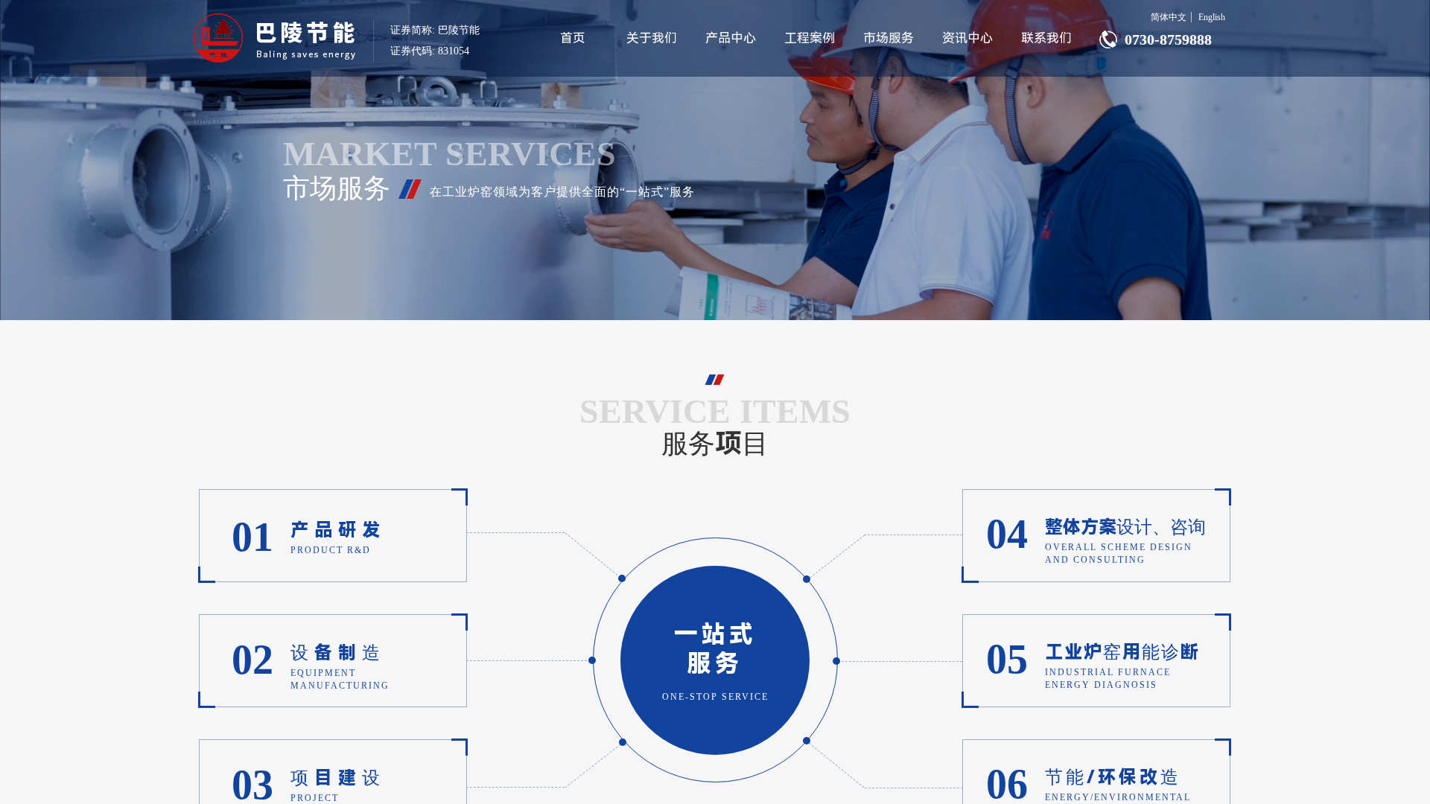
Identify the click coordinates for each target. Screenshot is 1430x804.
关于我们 (651, 38)
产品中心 (730, 38)
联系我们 (1046, 38)
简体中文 (1168, 17)
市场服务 (888, 38)
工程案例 (809, 38)
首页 (572, 38)
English (1211, 17)
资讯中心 (967, 38)
